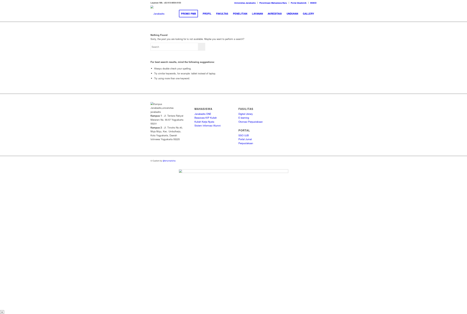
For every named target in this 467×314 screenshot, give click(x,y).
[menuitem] (245, 3)
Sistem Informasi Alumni (207, 125)
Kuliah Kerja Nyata (204, 121)
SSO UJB (243, 135)
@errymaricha (169, 160)
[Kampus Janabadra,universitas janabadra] (157, 13)
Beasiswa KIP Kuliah (205, 117)
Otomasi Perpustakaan (250, 121)
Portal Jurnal (245, 139)
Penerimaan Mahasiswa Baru (273, 2)
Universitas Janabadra (245, 2)
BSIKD (313, 2)
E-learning (243, 117)
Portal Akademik (298, 2)
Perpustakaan (245, 143)
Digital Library (245, 114)
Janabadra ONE (202, 114)
